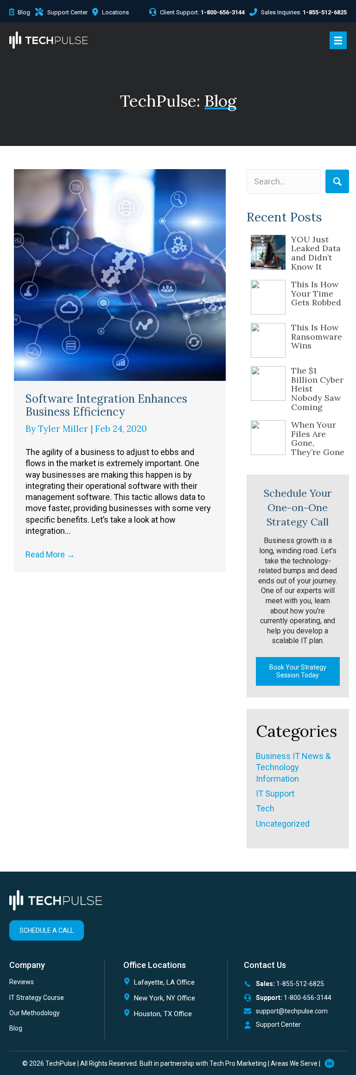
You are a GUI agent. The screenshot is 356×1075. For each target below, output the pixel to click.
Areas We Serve (294, 1063)
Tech (265, 808)
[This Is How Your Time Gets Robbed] (268, 297)
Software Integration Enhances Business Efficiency (106, 405)
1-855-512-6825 (300, 983)
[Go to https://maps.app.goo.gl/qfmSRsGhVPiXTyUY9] (170, 984)
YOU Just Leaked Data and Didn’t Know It (316, 253)
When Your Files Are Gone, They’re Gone (317, 438)
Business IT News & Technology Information (293, 767)
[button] (337, 181)
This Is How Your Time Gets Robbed (316, 293)
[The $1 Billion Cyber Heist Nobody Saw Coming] (268, 383)
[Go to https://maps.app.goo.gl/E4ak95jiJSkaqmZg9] (170, 1016)
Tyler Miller (64, 428)
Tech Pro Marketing (238, 1063)
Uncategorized (283, 823)
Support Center (278, 1024)
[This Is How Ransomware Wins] (268, 340)
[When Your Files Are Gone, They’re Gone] (268, 437)
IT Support (275, 793)
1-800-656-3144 (307, 997)
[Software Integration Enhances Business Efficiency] (120, 274)
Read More (50, 554)
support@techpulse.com (292, 1011)
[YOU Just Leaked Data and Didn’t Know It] (268, 252)
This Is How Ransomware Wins (316, 336)
